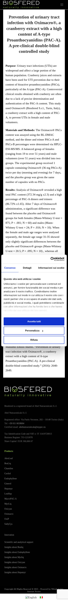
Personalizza (32, 330)
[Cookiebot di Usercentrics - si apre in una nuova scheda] (50, 259)
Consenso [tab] (10, 267)
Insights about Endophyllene (17, 552)
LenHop (8, 494)
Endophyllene (10, 478)
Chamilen (8, 468)
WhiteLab (55, 589)
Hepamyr (8, 488)
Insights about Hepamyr (15, 572)
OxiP (6, 519)
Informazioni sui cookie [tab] (51, 267)
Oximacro (8, 514)
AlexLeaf (8, 458)
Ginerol (7, 483)
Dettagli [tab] (27, 267)
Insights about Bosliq (13, 547)
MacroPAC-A (10, 499)
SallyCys (8, 524)
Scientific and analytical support (18, 542)
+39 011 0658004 (16, 423)
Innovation (9, 535)
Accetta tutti (34, 321)
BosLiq (7, 463)
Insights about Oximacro (15, 567)
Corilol (7, 473)
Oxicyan (8, 509)
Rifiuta (34, 339)
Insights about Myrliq (14, 557)
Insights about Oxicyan (14, 562)
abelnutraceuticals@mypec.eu (32, 427)
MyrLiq (7, 504)
